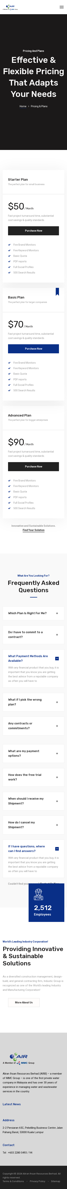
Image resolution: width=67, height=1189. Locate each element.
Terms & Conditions (13, 1181)
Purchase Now (33, 230)
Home (23, 106)
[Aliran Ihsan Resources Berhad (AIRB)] (10, 7)
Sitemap (55, 1181)
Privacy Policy (37, 1181)
